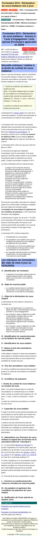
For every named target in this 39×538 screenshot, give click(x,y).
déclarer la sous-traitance (18, 132)
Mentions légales (26, 534)
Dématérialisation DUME (10, 23)
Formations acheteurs (24, 26)
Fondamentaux (18, 20)
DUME (12, 26)
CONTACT (13, 10)
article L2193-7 (19, 113)
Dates (3, 29)
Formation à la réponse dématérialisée (14, 512)
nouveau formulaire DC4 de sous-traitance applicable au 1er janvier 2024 (15, 54)
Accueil (4, 10)
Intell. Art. (4, 26)
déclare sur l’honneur (23, 445)
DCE (21, 10)
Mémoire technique (28, 23)
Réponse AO (31, 20)
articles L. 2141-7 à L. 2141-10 (25, 455)
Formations (6, 20)
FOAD (16, 13)
